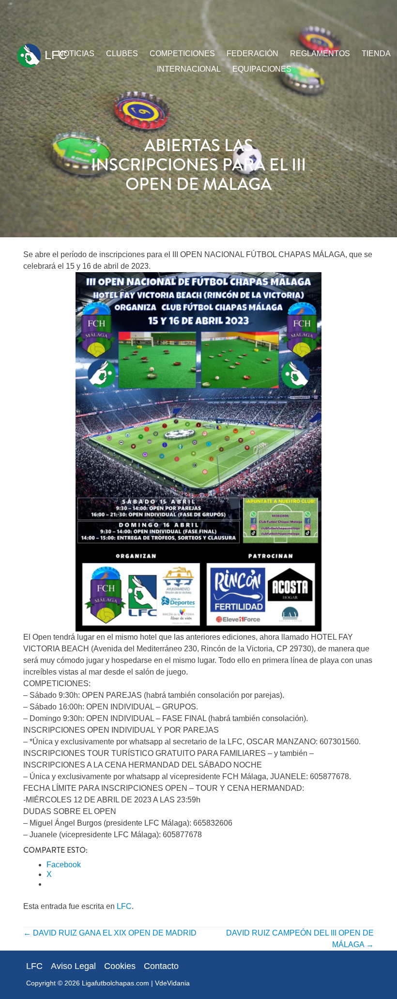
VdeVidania (172, 983)
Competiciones (182, 53)
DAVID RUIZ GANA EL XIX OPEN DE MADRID (110, 933)
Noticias (76, 53)
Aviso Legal (73, 966)
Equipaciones (261, 69)
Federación (252, 53)
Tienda (376, 53)
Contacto (161, 966)
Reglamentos (320, 53)
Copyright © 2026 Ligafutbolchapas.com (87, 983)
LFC (54, 54)
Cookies (120, 966)
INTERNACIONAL (189, 69)
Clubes (122, 53)
